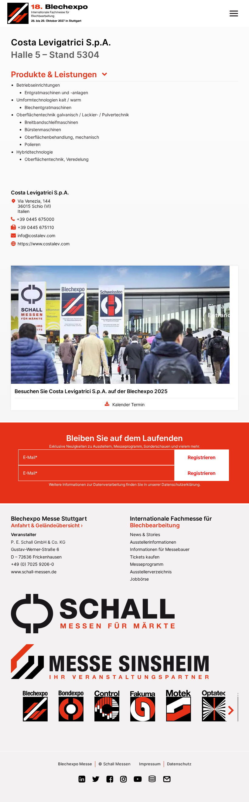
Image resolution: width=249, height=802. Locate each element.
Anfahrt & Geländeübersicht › (47, 525)
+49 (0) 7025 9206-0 (32, 564)
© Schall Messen (114, 763)
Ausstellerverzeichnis (151, 571)
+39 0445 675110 (36, 227)
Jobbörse (139, 579)
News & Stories (145, 534)
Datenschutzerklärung (181, 484)
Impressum (150, 763)
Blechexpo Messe (75, 763)
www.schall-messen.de (33, 571)
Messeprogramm (146, 564)
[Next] (230, 705)
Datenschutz (179, 763)
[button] (234, 13)
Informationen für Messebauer (159, 549)
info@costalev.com (36, 235)
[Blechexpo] (47, 13)
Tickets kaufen (144, 556)
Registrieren (202, 457)
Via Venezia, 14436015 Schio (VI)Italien (34, 206)
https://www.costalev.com (44, 243)
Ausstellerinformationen (153, 542)
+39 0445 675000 (35, 219)
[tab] (124, 74)
